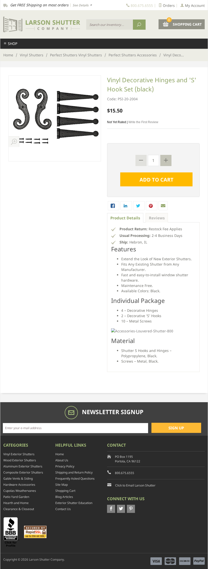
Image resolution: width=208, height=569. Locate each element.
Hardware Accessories (19, 484)
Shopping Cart (65, 491)
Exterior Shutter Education (73, 503)
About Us (61, 460)
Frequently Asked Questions (75, 478)
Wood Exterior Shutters (19, 460)
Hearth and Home (16, 503)
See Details (81, 5)
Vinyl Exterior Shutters (18, 454)
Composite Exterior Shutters (23, 472)
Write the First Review (143, 122)
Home (8, 55)
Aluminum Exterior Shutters (22, 466)
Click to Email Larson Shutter (135, 485)
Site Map (61, 484)
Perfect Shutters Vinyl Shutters (76, 55)
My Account (194, 5)
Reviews (157, 217)
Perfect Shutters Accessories (133, 55)
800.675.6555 (124, 473)
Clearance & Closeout (18, 509)
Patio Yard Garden (16, 497)
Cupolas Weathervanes (19, 491)
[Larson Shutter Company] (41, 24)
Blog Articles (64, 497)
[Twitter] (121, 509)
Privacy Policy (64, 466)
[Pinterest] (131, 509)
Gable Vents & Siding (18, 478)
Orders (168, 5)
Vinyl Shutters (31, 55)
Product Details (125, 217)
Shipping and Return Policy (74, 472)
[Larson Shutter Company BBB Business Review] (13, 531)
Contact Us (63, 509)
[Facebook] (111, 509)
